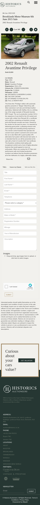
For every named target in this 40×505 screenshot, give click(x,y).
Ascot (5, 445)
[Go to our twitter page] (9, 408)
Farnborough (8, 455)
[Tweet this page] (20, 159)
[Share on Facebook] (16, 159)
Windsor (6, 461)
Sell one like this (30, 167)
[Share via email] (29, 159)
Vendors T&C (7, 439)
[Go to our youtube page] (13, 408)
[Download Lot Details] (31, 29)
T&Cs (4, 167)
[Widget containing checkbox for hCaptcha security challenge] (18, 287)
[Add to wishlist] (35, 29)
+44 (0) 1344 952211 (10, 433)
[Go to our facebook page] (5, 408)
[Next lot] (23, 29)
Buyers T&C (7, 436)
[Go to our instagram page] (25, 159)
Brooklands (8, 451)
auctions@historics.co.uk (11, 427)
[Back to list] (7, 29)
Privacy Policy (24, 500)
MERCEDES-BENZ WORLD (12, 464)
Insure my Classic (15, 167)
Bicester (6, 448)
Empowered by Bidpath (20, 502)
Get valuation (26, 360)
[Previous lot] (11, 29)
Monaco (6, 458)
